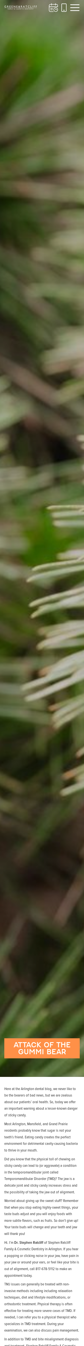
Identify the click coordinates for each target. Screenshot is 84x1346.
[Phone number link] (64, 8)
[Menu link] (75, 8)
